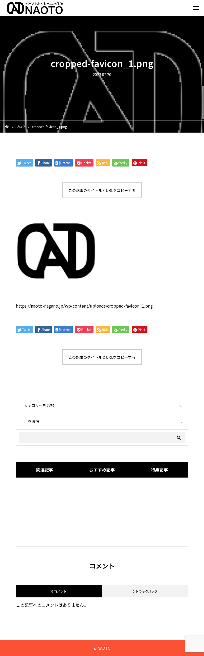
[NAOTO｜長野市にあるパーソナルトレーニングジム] (34, 8)
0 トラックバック (145, 591)
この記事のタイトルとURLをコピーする (102, 190)
